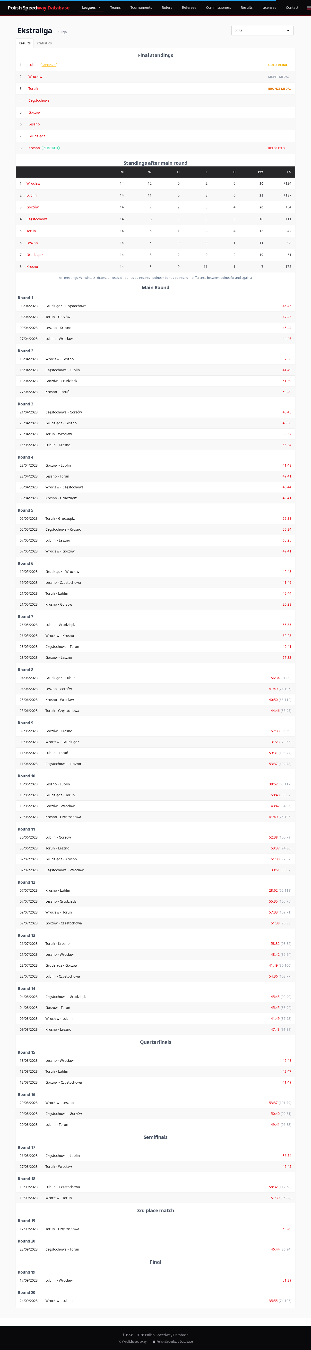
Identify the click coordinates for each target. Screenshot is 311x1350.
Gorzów (34, 112)
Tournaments (141, 7)
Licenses (269, 7)
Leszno (34, 124)
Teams (115, 7)
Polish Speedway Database (174, 1342)
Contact (292, 7)
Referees (189, 7)
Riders (167, 7)
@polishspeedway (134, 1342)
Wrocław (35, 76)
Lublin (33, 64)
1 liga (61, 32)
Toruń (33, 88)
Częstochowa (39, 100)
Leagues (89, 7)
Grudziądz (36, 136)
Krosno (34, 148)
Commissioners (218, 7)
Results (247, 7)
